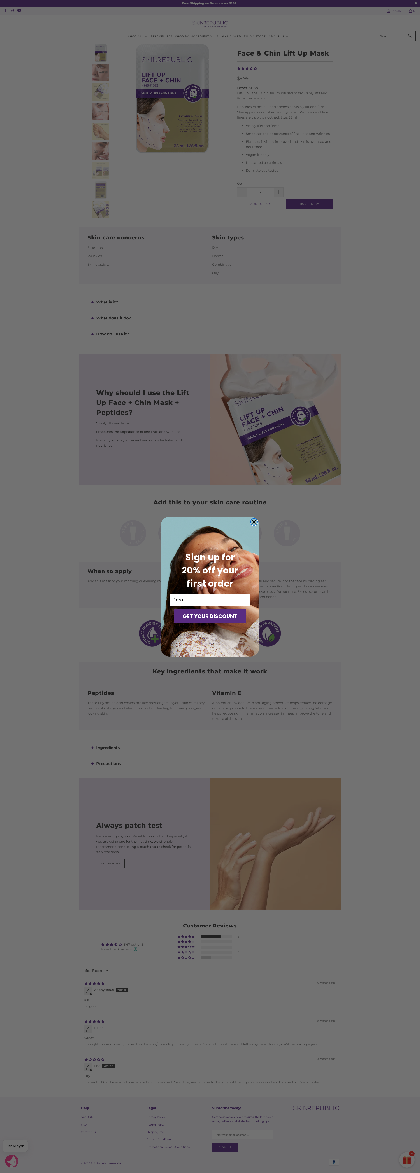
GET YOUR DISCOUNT (210, 616)
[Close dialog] (253, 521)
